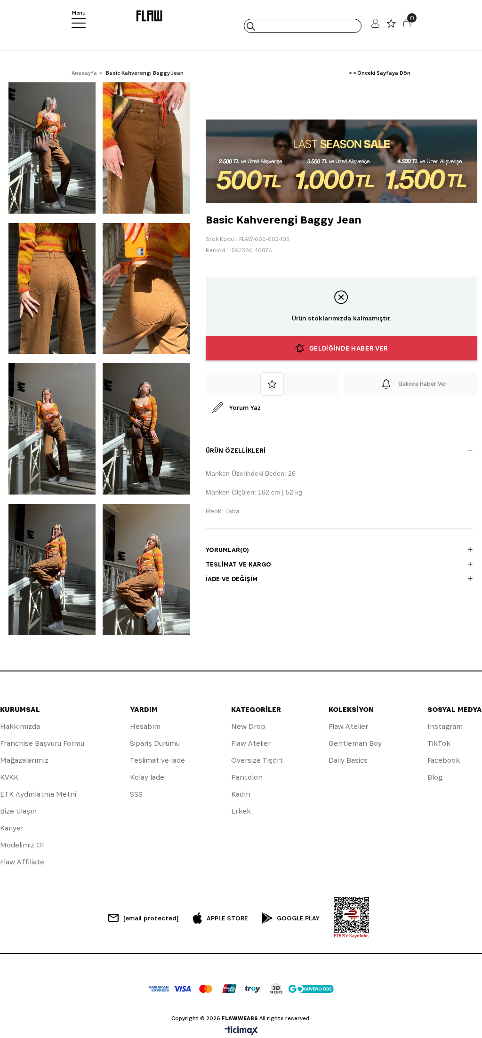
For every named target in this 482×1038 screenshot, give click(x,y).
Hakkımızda (20, 726)
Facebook (443, 760)
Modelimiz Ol (22, 845)
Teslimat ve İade (157, 760)
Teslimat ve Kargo (238, 564)
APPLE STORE (227, 918)
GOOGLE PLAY (298, 918)
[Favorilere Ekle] (272, 384)
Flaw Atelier (251, 743)
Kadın (240, 794)
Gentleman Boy (355, 743)
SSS (136, 794)
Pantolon (247, 777)
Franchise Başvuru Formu (42, 743)
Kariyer (12, 828)
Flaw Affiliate (22, 862)
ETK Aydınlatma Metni (38, 794)
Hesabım (145, 726)
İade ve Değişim (231, 579)
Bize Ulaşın (18, 811)
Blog (434, 777)
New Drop (248, 726)
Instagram (445, 726)
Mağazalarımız (24, 760)
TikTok (438, 743)
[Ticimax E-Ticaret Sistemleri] (241, 1031)
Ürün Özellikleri (235, 450)
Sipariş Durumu (155, 743)
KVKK (9, 777)
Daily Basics (348, 760)
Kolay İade (147, 777)
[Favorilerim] (391, 25)
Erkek (241, 811)
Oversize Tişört (257, 760)
